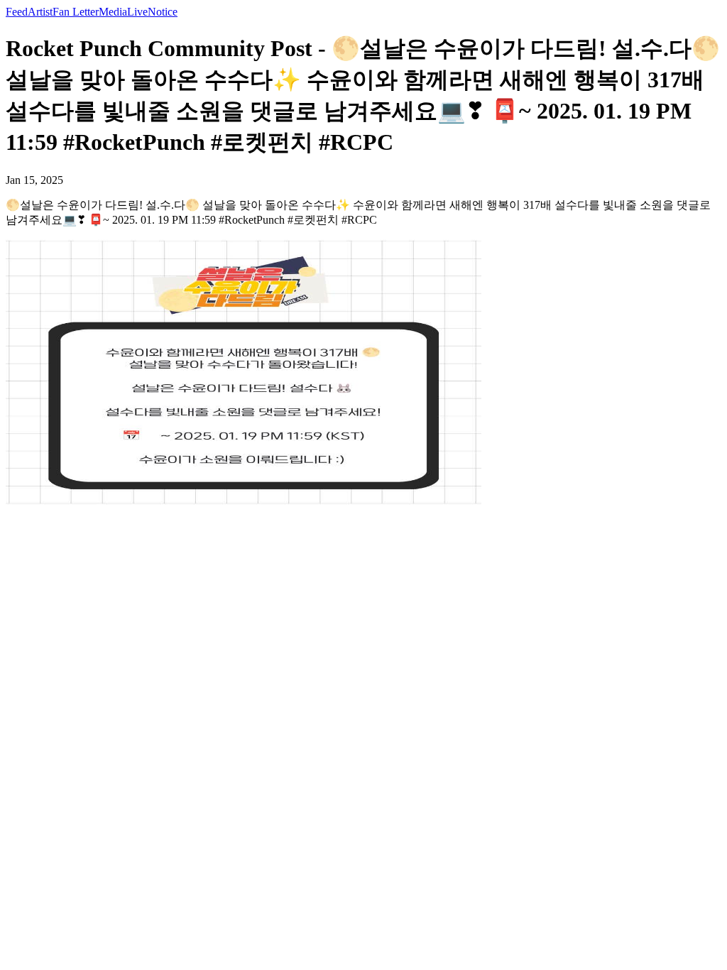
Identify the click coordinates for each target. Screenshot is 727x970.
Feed (17, 12)
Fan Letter (76, 12)
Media (113, 12)
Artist (40, 12)
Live (137, 12)
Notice (162, 12)
